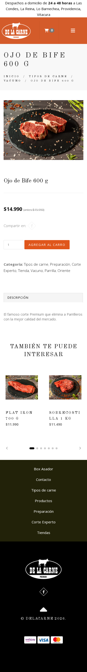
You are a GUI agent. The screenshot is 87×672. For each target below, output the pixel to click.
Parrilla (50, 270)
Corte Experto (44, 522)
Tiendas (43, 532)
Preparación (60, 264)
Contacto (43, 479)
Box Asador (43, 468)
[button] (7, 448)
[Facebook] (32, 226)
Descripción (18, 298)
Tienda (23, 270)
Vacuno (12, 81)
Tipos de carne (48, 76)
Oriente (64, 270)
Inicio (12, 76)
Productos (43, 500)
